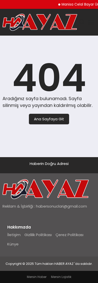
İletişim (14, 234)
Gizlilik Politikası (38, 234)
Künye (13, 244)
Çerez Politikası (69, 234)
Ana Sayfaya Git (49, 119)
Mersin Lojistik (61, 277)
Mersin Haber (36, 277)
